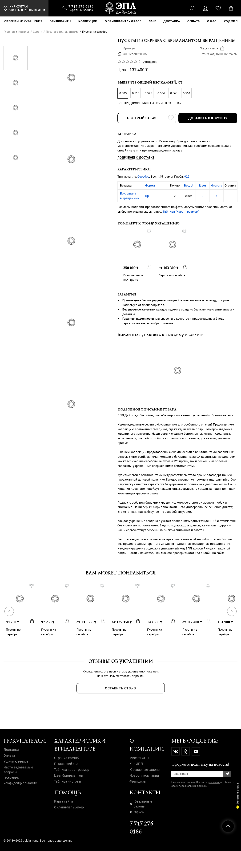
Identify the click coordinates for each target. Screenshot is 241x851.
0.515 (135, 93)
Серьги (37, 31)
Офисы (139, 812)
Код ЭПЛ (136, 764)
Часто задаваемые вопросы (18, 769)
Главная (9, 31)
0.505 (123, 93)
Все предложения (149, 103)
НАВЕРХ (228, 826)
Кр (147, 196)
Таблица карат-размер (71, 769)
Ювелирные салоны (144, 769)
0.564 (161, 93)
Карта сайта (63, 801)
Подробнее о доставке (135, 157)
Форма (150, 185)
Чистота (216, 185)
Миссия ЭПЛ (139, 758)
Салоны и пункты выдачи (27, 10)
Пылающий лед (66, 764)
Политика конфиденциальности (20, 780)
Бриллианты (60, 21)
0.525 (148, 93)
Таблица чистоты (67, 781)
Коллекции (87, 21)
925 (186, 176)
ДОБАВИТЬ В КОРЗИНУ (208, 118)
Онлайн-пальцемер (69, 807)
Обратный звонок (80, 10)
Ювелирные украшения (23, 21)
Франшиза (137, 781)
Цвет (202, 185)
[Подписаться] (227, 774)
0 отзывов (150, 62)
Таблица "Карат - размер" (181, 211)
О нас (212, 21)
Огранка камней (67, 758)
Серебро (143, 176)
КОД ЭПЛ (230, 21)
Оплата (193, 21)
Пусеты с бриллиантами (62, 31)
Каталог (23, 31)
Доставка (171, 21)
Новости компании (144, 775)
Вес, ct (188, 185)
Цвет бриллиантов (68, 775)
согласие (214, 782)
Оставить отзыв (120, 688)
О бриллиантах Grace (123, 21)
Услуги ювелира (16, 761)
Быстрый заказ (141, 118)
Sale (152, 21)
